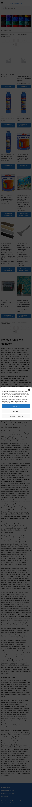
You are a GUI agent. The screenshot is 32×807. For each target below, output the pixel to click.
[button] (29, 389)
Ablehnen (16, 411)
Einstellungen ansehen (16, 416)
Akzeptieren (16, 406)
